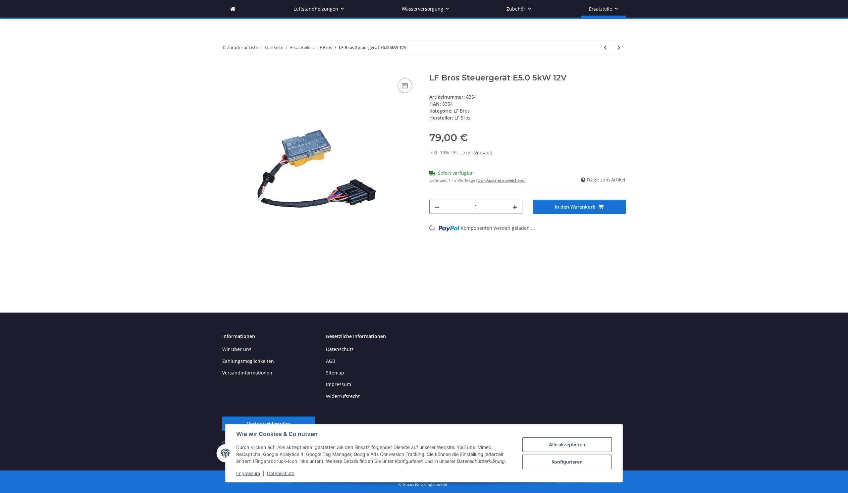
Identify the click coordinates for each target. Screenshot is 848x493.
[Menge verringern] (437, 207)
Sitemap (335, 373)
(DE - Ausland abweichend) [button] (501, 180)
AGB (330, 361)
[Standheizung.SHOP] (232, 9)
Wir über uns (236, 349)
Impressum (248, 473)
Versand (483, 152)
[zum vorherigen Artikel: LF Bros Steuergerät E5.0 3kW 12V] (605, 47)
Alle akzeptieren (567, 444)
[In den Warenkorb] (227, 69)
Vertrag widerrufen (268, 423)
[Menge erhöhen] (514, 207)
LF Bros (462, 111)
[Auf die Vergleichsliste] (405, 85)
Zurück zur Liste (242, 47)
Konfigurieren (567, 462)
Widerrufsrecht (343, 396)
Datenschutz (280, 473)
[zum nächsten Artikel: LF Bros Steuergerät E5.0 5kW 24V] (619, 47)
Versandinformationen (247, 373)
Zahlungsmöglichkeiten (248, 361)
